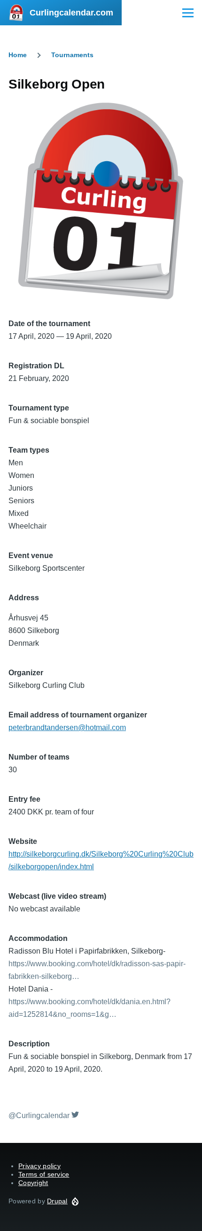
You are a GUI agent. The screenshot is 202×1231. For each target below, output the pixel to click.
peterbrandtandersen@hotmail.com (67, 727)
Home (17, 55)
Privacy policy (39, 1166)
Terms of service (43, 1174)
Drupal (57, 1201)
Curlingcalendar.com (71, 12)
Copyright (33, 1182)
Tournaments (72, 55)
